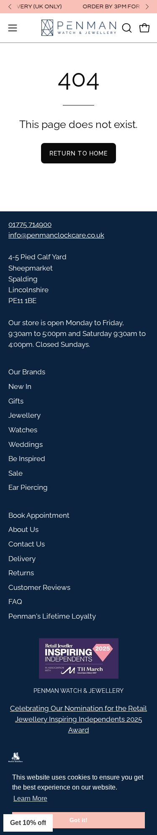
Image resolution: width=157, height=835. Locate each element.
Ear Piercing (28, 487)
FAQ (15, 601)
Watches (22, 430)
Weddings (25, 444)
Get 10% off (28, 822)
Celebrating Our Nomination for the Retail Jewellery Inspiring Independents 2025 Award (78, 719)
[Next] (147, 6)
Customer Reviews (39, 587)
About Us (23, 529)
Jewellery (24, 415)
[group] (78, 6)
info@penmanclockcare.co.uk (56, 235)
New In (19, 386)
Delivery (22, 558)
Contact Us (26, 544)
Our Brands (26, 372)
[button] (126, 28)
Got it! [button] (78, 820)
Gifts (15, 401)
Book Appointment (38, 515)
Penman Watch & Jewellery (78, 690)
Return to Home (78, 153)
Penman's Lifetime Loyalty (52, 616)
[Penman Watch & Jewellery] (78, 28)
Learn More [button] (30, 798)
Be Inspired (26, 458)
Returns (21, 573)
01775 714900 (29, 224)
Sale (15, 473)
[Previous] (10, 6)
